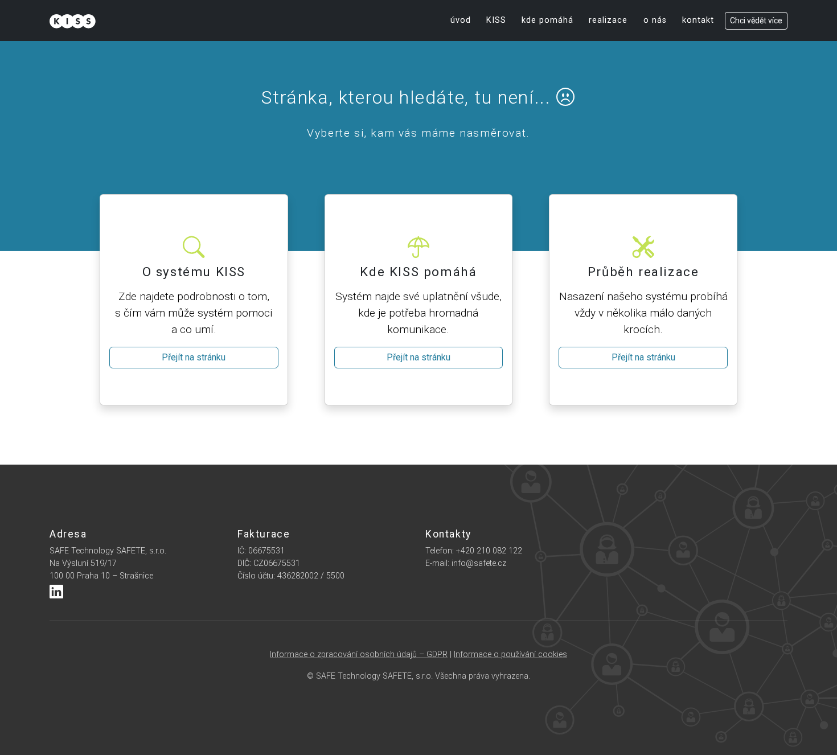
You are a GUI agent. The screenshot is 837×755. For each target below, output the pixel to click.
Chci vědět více (756, 20)
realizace (608, 20)
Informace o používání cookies (510, 654)
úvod (460, 20)
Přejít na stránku (193, 357)
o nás (655, 20)
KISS (496, 20)
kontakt (698, 20)
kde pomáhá (547, 20)
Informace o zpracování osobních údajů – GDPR (359, 654)
